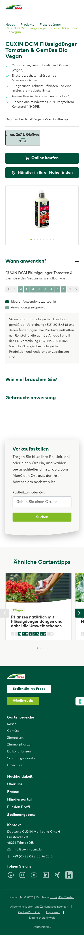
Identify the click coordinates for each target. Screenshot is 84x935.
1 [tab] (31, 239)
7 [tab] (50, 239)
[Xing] (57, 874)
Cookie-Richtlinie (29, 912)
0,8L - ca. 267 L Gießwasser (22, 138)
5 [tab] (43, 239)
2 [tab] (34, 239)
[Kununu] (69, 874)
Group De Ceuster (62, 897)
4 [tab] (40, 239)
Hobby (10, 24)
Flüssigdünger (50, 24)
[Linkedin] (45, 874)
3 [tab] (37, 239)
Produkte (27, 24)
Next (79, 613)
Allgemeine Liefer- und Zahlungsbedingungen (39, 907)
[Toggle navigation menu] (74, 7)
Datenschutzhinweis (42, 918)
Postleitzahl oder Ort (29, 492)
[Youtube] (34, 874)
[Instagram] (22, 874)
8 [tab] (53, 239)
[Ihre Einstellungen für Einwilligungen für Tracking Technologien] (79, 701)
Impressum (53, 912)
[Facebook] (10, 874)
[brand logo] (14, 7)
